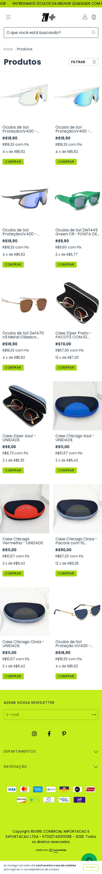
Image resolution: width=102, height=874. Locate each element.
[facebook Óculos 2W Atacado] (49, 734)
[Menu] (8, 17)
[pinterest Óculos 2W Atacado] (64, 734)
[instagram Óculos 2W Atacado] (34, 734)
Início (8, 49)
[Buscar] (93, 31)
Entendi (91, 867)
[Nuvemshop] (51, 852)
